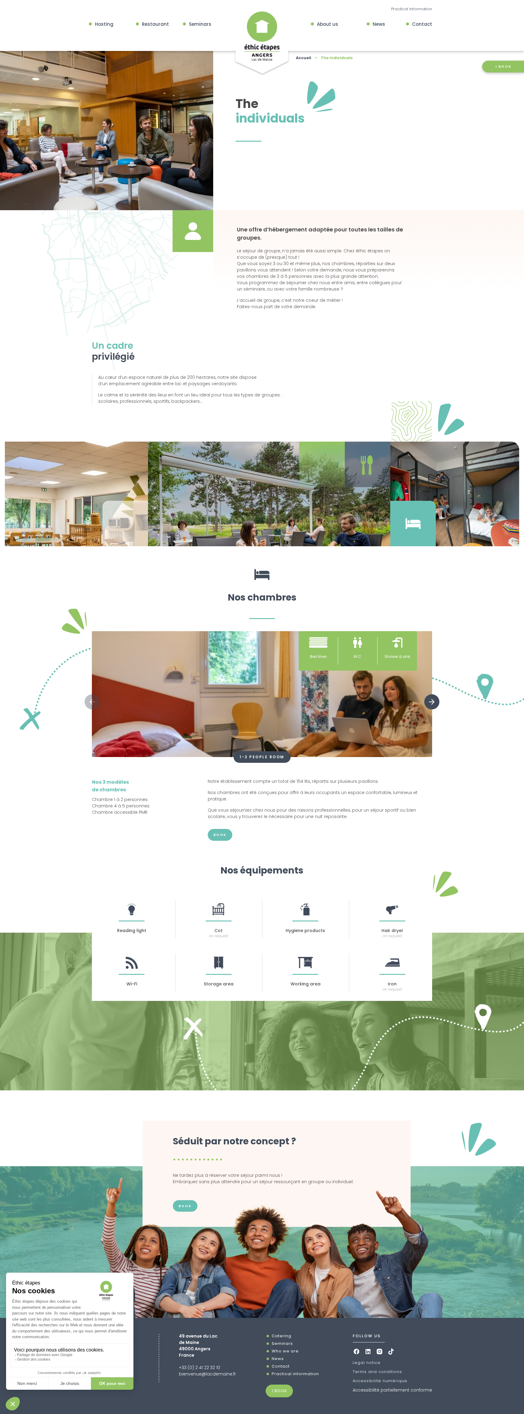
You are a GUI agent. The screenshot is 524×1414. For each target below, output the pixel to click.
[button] (431, 701)
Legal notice (367, 1362)
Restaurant (155, 24)
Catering (281, 1336)
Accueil (303, 57)
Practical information (411, 9)
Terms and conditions (377, 1372)
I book (279, 1391)
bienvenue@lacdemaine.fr (207, 1374)
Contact (422, 24)
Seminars (200, 24)
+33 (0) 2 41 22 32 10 (199, 1368)
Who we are (285, 1351)
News (379, 24)
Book (220, 834)
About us (327, 24)
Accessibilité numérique (380, 1381)
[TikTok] (391, 1351)
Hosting (104, 24)
